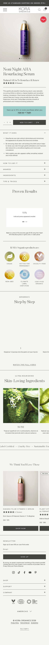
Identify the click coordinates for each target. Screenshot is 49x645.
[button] (5, 10)
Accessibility (34, 623)
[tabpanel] (24, 37)
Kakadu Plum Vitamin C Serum (18, 509)
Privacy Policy (15, 623)
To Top (23, 629)
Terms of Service (25, 623)
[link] (24, 9)
